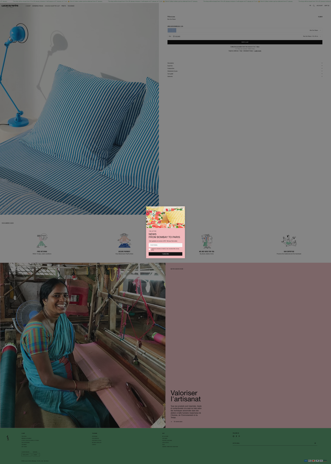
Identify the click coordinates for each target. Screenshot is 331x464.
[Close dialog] (183, 208)
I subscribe (165, 253)
